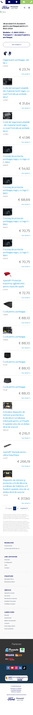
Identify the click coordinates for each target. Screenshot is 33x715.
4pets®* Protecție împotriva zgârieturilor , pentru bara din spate (14, 283)
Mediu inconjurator (10, 620)
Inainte (23, 508)
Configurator (8, 562)
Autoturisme (8, 546)
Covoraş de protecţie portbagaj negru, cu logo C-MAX (16, 190)
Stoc (5, 565)
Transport (8, 35)
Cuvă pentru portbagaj (14, 311)
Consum (6, 623)
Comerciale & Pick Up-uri (12, 548)
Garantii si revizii (9, 593)
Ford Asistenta (8, 629)
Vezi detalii (25, 74)
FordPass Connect (9, 604)
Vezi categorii (16, 44)
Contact (6, 568)
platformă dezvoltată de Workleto (16, 694)
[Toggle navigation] (29, 7)
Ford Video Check (9, 626)
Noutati (6, 615)
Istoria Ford (7, 618)
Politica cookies (16, 692)
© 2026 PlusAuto (16, 686)
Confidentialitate (16, 690)
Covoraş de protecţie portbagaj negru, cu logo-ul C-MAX (16, 159)
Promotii (7, 560)
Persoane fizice (9, 579)
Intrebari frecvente (10, 601)
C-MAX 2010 (18, 32)
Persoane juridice (9, 582)
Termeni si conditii (16, 688)
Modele (6, 32)
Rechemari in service (10, 598)
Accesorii (7, 596)
